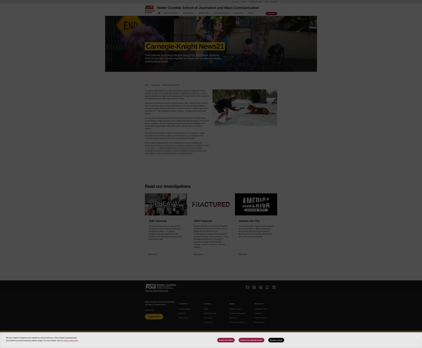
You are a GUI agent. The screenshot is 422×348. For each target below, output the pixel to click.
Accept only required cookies (251, 340)
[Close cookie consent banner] (417, 336)
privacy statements (70, 340)
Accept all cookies (226, 340)
